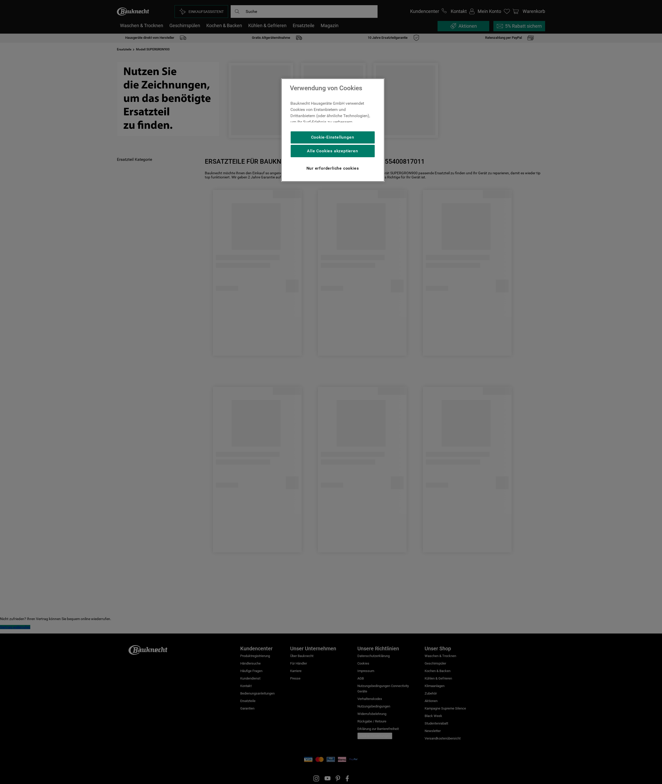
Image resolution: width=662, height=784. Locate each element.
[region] (333, 130)
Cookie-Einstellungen (332, 137)
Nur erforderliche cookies (332, 168)
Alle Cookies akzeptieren (332, 150)
